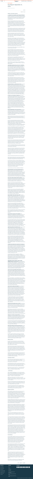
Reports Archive (10, 3)
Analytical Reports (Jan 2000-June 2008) (12, 476)
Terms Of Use (1, 469)
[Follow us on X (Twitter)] (23, 467)
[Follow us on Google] (21, 467)
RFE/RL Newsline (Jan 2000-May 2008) (12, 474)
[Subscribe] (29, 467)
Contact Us (1, 474)
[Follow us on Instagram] (20, 467)
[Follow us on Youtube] (17, 467)
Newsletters (9, 469)
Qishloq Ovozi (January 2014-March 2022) (11, 472)
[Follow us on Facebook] (24, 467)
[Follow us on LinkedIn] (26, 467)
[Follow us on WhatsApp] (27, 467)
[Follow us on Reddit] (18, 467)
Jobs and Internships (2, 470)
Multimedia (9, 470)
